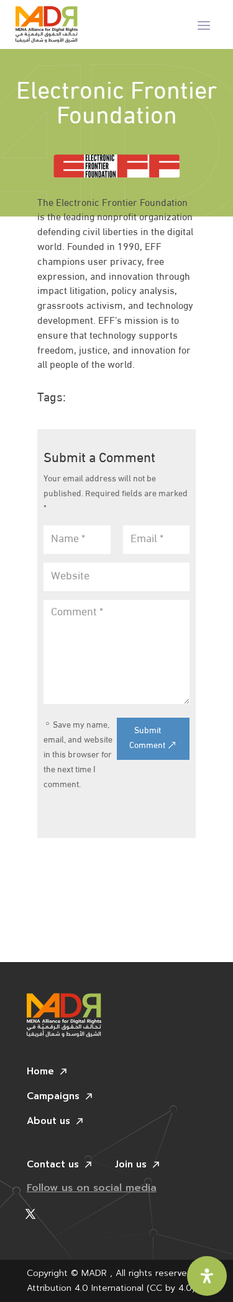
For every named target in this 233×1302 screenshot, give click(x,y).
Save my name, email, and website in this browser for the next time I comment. (77, 755)
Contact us (53, 1165)
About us (48, 1122)
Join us (131, 1165)
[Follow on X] (30, 1214)
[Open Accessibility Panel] (207, 1276)
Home (40, 1072)
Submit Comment (147, 738)
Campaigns (53, 1097)
